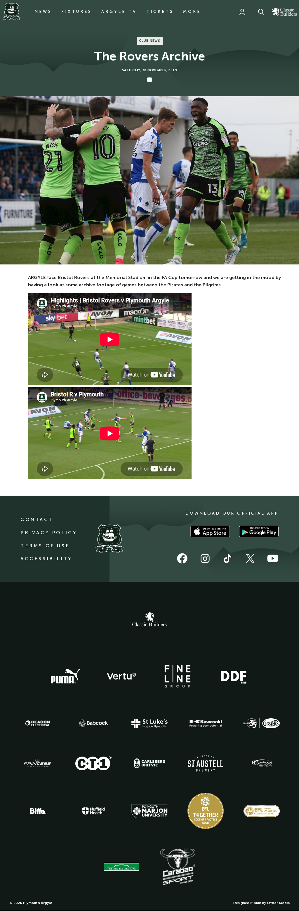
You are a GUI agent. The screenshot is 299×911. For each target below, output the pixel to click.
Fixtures (76, 11)
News (43, 11)
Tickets (160, 11)
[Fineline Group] (177, 676)
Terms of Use (45, 545)
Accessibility (46, 558)
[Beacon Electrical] (37, 723)
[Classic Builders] (149, 620)
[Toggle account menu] (242, 11)
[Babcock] (93, 723)
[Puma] (65, 676)
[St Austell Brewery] (205, 763)
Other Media (278, 903)
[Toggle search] (261, 11)
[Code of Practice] (205, 811)
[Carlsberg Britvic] (149, 763)
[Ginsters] (262, 723)
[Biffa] (37, 811)
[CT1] (93, 763)
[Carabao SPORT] (177, 867)
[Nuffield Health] (93, 811)
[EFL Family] (262, 811)
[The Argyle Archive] (121, 867)
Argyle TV (119, 11)
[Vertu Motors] (121, 676)
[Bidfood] (262, 763)
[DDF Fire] (233, 676)
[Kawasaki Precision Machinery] (205, 723)
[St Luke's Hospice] (149, 723)
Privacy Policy (48, 532)
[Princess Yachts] (37, 763)
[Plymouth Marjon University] (149, 811)
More (192, 11)
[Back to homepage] (11, 11)
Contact (36, 519)
